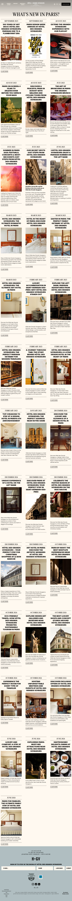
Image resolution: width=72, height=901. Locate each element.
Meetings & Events (22, 4)
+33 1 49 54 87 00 (36, 851)
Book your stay (66, 4)
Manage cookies (65, 893)
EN (37, 887)
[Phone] (59, 4)
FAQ (6, 896)
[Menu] (2, 4)
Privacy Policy (6, 893)
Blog (6, 895)
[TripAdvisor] (31, 877)
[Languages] (54, 4)
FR (34, 887)
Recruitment (65, 892)
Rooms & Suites (9, 4)
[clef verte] (41, 877)
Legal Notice (6, 889)
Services (15, 3)
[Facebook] (36, 884)
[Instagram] (33, 884)
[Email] (57, 4)
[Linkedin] (39, 884)
